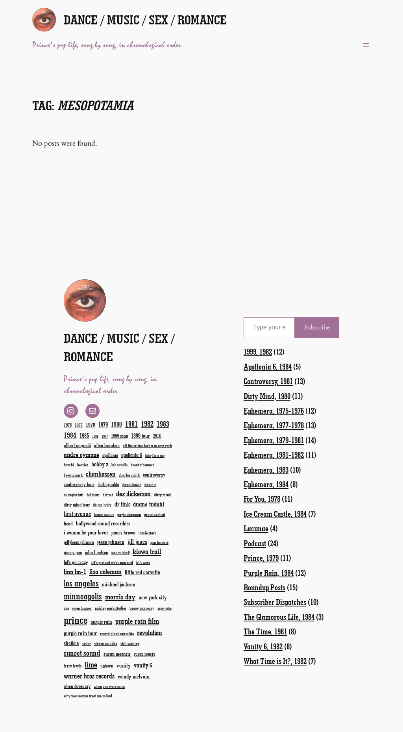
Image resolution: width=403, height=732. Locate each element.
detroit (108, 494)
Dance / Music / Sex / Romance (145, 19)
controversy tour (79, 484)
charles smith (129, 475)
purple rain (101, 621)
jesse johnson (110, 541)
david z (150, 484)
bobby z (99, 464)
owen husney (82, 608)
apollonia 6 (131, 454)
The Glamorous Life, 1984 (279, 617)
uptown (106, 665)
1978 (90, 424)
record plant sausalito (117, 633)
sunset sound (82, 652)
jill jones (137, 541)
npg (66, 608)
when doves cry (77, 686)
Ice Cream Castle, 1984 (275, 513)
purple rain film (137, 621)
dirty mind (162, 494)
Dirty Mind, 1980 (267, 396)
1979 (103, 424)
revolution (149, 632)
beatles (82, 465)
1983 (163, 424)
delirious (93, 494)
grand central (154, 514)
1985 (84, 435)
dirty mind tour (77, 504)
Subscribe (317, 327)
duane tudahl (148, 503)
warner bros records (89, 675)
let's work (143, 562)
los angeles (81, 583)
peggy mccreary (141, 608)
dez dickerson (133, 493)
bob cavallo (119, 465)
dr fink (122, 504)
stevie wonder (105, 643)
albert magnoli (77, 445)
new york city (152, 597)
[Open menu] (366, 45)
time (91, 664)
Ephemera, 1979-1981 (274, 440)
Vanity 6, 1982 (263, 646)
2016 (157, 436)
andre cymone (81, 454)
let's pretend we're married (112, 562)
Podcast (255, 543)
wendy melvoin (134, 676)
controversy (154, 474)
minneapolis (83, 596)
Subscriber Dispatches (275, 602)
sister (86, 643)
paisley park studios (110, 608)
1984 (70, 435)
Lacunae (256, 528)
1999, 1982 (258, 351)
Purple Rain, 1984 (269, 572)
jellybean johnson (79, 542)
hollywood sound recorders (103, 523)
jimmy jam (73, 552)
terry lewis (72, 666)
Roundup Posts (264, 587)
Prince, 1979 (261, 558)
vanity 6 (143, 665)
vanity (123, 665)
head (68, 523)
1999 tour (140, 435)
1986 (95, 436)
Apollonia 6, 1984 (268, 366)
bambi (69, 465)
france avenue (104, 514)
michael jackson (118, 584)
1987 (105, 436)
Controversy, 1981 (268, 381)
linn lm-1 (75, 571)
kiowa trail (147, 551)
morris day (120, 596)
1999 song (119, 436)
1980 (116, 424)
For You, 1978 (262, 499)
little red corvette (142, 572)
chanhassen (101, 474)
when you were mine (109, 686)
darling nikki (108, 484)
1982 (147, 423)
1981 (131, 424)
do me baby (102, 505)
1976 (68, 424)
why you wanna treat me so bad (88, 696)
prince (75, 620)
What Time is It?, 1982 (275, 661)
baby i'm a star (155, 455)
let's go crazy (76, 561)
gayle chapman (129, 514)
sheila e (71, 643)
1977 (79, 425)
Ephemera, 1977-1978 (274, 425)
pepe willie (164, 608)
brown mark (73, 475)
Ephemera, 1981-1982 (274, 454)
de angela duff (73, 494)
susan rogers (144, 654)
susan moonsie (117, 653)
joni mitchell (120, 552)
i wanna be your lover (86, 532)
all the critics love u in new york (147, 445)
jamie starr (147, 533)
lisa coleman (105, 571)
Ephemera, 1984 (266, 484)
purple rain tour (80, 633)
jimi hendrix (159, 542)
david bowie (131, 484)
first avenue (77, 513)
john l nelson (96, 552)
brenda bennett (142, 465)
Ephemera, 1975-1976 (274, 410)
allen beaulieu (107, 445)
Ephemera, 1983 (266, 469)
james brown (123, 532)
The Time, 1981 (265, 631)
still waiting (130, 643)
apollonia (110, 455)
